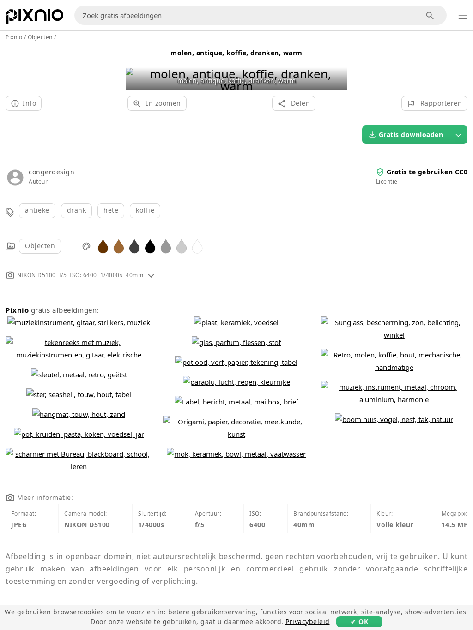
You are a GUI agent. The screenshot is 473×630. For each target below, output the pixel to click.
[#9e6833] (119, 245)
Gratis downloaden (411, 134)
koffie (145, 210)
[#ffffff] (197, 245)
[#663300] (103, 245)
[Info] (151, 275)
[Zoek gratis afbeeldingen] (430, 15)
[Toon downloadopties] (458, 134)
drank (76, 210)
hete (110, 210)
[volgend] (337, 68)
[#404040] (134, 245)
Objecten (40, 245)
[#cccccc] (182, 245)
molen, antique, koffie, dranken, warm (236, 52)
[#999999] (166, 245)
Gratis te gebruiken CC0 (427, 171)
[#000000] (150, 245)
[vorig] (136, 68)
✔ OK (359, 621)
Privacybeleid (307, 621)
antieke (37, 210)
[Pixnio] (34, 18)
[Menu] (463, 15)
